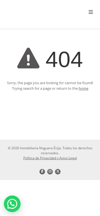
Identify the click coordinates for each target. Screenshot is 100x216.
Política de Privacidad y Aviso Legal (50, 158)
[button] (12, 204)
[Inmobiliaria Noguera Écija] (33, 12)
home (83, 88)
